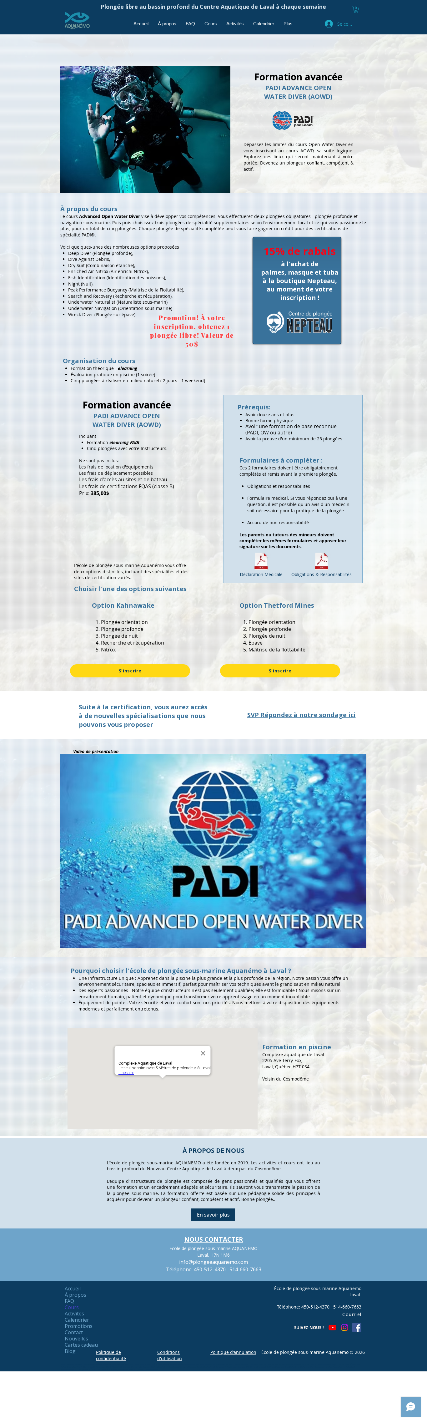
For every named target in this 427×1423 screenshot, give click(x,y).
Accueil (73, 1288)
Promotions (79, 1326)
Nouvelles (76, 1338)
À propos (75, 1295)
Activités (74, 1313)
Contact (74, 1332)
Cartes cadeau (81, 1345)
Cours (72, 1307)
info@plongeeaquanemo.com (213, 1261)
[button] (356, 10)
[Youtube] (332, 1327)
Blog (70, 1351)
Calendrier (77, 1320)
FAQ (69, 1301)
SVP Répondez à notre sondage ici (301, 715)
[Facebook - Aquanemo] (356, 1327)
